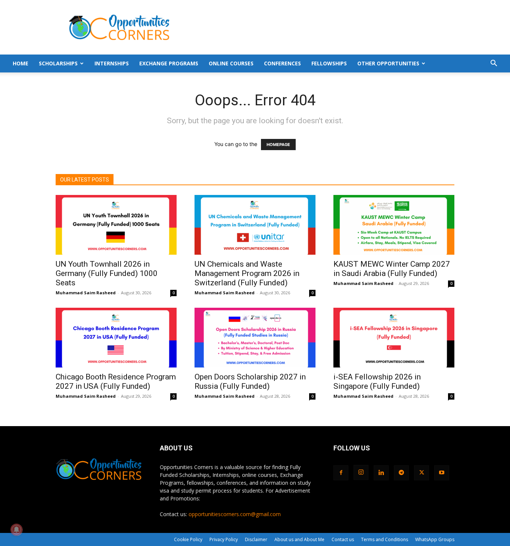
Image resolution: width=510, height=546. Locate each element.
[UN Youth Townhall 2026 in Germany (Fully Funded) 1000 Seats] (116, 225)
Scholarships (58, 63)
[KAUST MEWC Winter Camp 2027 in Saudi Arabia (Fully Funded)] (393, 225)
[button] (494, 64)
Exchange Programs (168, 63)
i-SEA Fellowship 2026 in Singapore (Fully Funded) (377, 381)
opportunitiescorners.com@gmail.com (235, 514)
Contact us (343, 539)
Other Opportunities (388, 63)
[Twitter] (421, 472)
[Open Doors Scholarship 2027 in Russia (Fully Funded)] (255, 337)
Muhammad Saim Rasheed (86, 292)
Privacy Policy (223, 539)
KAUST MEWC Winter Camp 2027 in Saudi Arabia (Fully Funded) (391, 269)
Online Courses (231, 63)
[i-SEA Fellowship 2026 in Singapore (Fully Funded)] (393, 337)
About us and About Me (299, 539)
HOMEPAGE (278, 144)
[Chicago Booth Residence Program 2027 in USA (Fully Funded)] (116, 337)
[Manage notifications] (16, 530)
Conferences (282, 63)
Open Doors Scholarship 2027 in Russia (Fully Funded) (250, 381)
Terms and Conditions (384, 539)
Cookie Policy (188, 539)
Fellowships (329, 63)
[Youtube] (441, 472)
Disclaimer (256, 539)
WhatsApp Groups (434, 539)
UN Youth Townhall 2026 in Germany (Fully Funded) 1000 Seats (107, 273)
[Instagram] (361, 472)
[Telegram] (401, 472)
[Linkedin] (381, 472)
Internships (111, 63)
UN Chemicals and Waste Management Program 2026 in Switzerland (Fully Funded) (247, 273)
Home (20, 63)
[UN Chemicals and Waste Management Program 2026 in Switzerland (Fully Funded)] (255, 225)
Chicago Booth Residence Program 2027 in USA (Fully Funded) (116, 381)
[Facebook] (340, 472)
